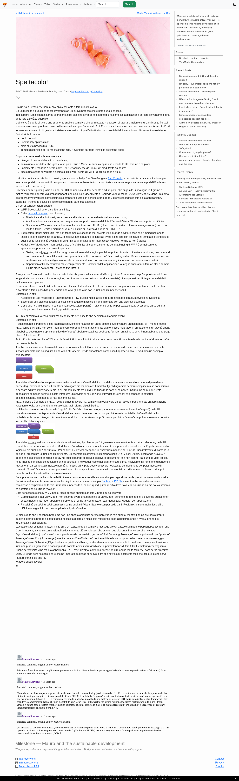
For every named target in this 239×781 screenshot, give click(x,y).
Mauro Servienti (192, 45)
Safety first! (185, 148)
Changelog (96, 91)
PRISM (118, 481)
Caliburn (106, 481)
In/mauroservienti (28, 762)
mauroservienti (27, 758)
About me (25, 4)
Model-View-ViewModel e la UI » (153, 13)
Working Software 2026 (191, 187)
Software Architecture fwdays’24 (195, 198)
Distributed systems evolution (194, 58)
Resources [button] (72, 4)
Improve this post (80, 91)
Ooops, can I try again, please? (195, 152)
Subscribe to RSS (29, 766)
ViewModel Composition (191, 62)
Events (38, 4)
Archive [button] (88, 4)
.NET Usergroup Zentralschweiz (195, 202)
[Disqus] (93, 609)
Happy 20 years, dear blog (192, 126)
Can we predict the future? (192, 156)
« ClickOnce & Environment (30, 13)
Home (14, 4)
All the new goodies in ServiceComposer (200, 122)
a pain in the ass (37, 213)
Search (129, 4)
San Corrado (115, 178)
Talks (47, 4)
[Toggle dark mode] (234, 4)
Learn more (174, 778)
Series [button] (57, 4)
